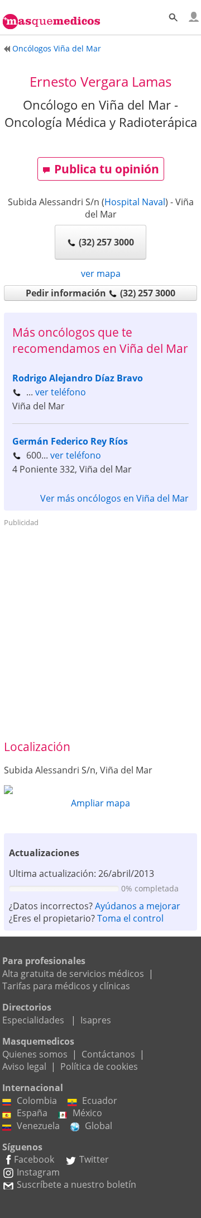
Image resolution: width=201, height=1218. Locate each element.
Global (98, 1126)
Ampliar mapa (100, 803)
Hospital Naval (134, 202)
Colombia (37, 1100)
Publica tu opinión (106, 169)
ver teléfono (60, 392)
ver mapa (101, 273)
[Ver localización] (100, 789)
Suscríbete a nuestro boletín (76, 1184)
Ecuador (99, 1100)
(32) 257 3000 (106, 242)
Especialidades (33, 1020)
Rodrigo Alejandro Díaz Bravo (77, 378)
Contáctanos (108, 1054)
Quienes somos (35, 1054)
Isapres (95, 1020)
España (32, 1113)
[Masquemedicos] (51, 15)
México (87, 1113)
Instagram (38, 1172)
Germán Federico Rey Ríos (70, 441)
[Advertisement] (100, 632)
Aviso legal (24, 1066)
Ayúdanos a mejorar (137, 906)
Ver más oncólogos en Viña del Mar (114, 498)
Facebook (34, 1159)
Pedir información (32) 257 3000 (100, 293)
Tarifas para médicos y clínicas (66, 986)
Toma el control (130, 918)
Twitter (94, 1159)
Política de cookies (99, 1066)
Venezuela (38, 1126)
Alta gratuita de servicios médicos (73, 973)
